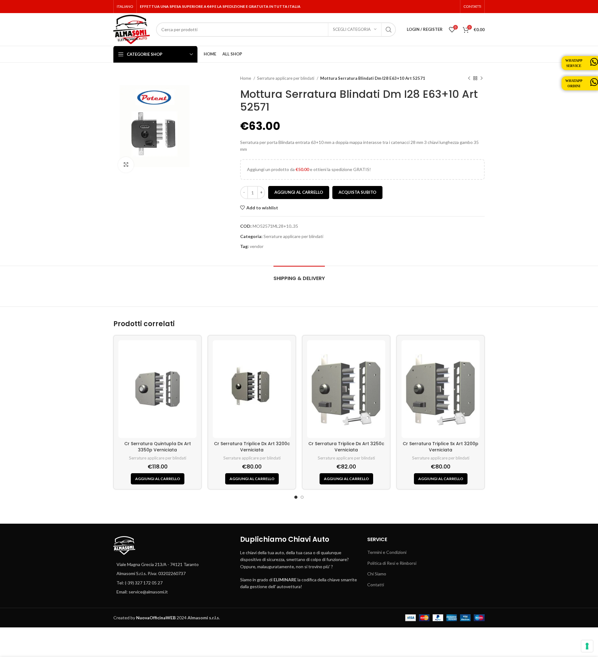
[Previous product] (469, 78)
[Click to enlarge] (126, 165)
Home (246, 78)
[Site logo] (131, 28)
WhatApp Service (573, 63)
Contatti (375, 584)
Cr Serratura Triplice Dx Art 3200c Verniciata (252, 446)
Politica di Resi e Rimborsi (391, 563)
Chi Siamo (376, 573)
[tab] (299, 275)
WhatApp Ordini (573, 83)
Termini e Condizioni (386, 552)
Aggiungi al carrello (298, 192)
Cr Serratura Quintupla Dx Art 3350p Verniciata (157, 446)
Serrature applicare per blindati (286, 78)
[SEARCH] (389, 29)
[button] (157, 478)
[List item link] (172, 573)
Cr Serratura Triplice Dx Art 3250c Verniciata (346, 446)
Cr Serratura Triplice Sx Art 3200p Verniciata (440, 446)
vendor (256, 246)
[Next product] (481, 78)
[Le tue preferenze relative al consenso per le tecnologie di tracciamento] (587, 646)
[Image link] (124, 544)
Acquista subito (357, 192)
